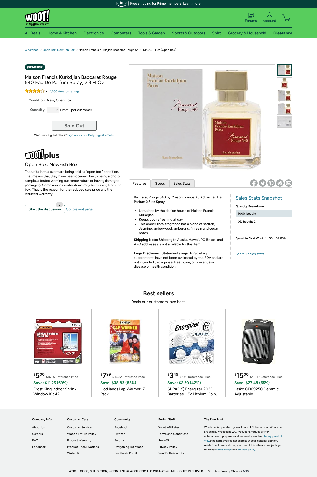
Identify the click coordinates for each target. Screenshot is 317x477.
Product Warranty (79, 440)
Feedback (39, 447)
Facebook (121, 427)
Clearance (32, 50)
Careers (37, 434)
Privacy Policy (167, 447)
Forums (251, 21)
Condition (37, 100)
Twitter (119, 434)
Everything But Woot (128, 447)
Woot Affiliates (169, 427)
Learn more (192, 3)
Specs (160, 183)
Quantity (37, 110)
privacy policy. (247, 449)
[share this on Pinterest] (271, 183)
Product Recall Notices (83, 447)
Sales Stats (182, 183)
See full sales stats (250, 254)
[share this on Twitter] (262, 183)
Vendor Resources (171, 453)
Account (269, 21)
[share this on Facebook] (254, 183)
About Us (38, 427)
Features (140, 183)
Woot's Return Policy (81, 434)
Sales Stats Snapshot (259, 198)
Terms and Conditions (173, 434)
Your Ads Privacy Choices (225, 471)
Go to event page (79, 209)
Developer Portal (125, 453)
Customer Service (79, 427)
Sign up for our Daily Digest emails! (91, 135)
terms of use (224, 449)
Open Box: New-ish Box (59, 50)
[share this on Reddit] (280, 183)
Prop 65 (163, 440)
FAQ (35, 440)
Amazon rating (64, 91)
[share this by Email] (288, 183)
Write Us (73, 453)
